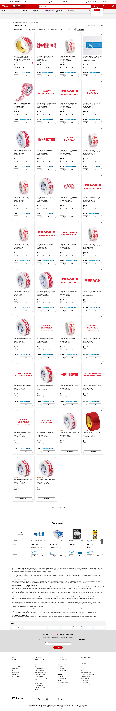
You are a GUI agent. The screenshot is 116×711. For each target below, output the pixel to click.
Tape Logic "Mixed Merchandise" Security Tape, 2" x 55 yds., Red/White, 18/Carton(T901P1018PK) (46, 481)
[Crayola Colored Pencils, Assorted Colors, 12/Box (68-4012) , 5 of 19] (95, 534)
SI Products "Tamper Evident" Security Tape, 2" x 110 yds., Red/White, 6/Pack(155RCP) (45, 58)
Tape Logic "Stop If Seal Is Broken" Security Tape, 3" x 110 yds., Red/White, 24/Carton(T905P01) (22, 246)
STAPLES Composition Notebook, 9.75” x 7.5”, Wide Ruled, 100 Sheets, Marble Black (76, 542)
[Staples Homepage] (6, 6)
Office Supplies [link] (18, 22)
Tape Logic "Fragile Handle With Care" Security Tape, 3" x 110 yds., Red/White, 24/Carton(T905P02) (46, 246)
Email (46, 642)
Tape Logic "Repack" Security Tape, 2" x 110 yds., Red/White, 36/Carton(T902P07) (92, 292)
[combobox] (65, 6)
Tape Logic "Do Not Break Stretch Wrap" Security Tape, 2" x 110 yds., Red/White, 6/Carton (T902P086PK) (23, 387)
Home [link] (13, 22)
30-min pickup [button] (34, 551)
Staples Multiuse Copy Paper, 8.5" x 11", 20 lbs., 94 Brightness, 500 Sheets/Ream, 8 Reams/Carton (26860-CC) (57, 542)
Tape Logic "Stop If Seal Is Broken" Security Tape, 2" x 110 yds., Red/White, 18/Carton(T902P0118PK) (92, 152)
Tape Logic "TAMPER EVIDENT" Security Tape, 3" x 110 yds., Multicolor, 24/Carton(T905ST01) (22, 105)
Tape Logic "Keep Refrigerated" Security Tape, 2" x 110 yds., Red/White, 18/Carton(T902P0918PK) (46, 293)
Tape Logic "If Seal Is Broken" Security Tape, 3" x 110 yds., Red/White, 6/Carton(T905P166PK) (22, 434)
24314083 (15, 540)
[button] (90, 6)
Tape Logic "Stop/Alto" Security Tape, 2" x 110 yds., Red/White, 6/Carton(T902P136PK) (69, 434)
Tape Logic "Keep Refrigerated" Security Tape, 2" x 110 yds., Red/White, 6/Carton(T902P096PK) (22, 152)
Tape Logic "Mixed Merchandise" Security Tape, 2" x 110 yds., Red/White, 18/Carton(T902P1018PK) (23, 481)
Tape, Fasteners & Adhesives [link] (29, 22)
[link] (19, 2)
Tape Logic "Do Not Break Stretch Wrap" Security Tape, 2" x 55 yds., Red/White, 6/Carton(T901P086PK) (46, 199)
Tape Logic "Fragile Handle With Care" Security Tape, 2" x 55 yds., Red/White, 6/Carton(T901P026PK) (68, 105)
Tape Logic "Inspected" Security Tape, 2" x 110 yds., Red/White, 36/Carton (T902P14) (46, 386)
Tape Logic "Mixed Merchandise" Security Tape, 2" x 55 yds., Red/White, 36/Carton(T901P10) (92, 387)
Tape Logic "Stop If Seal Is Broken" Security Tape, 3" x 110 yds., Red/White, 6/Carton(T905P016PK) (22, 199)
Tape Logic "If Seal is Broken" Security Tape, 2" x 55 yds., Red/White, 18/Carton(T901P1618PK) (68, 199)
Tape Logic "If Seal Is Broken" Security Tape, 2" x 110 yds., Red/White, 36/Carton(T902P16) (91, 105)
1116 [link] (92, 544)
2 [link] (18, 62)
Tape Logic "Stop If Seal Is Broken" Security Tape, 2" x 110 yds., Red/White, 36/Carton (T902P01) (92, 246)
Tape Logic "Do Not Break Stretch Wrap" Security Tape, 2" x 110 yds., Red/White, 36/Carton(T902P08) (69, 246)
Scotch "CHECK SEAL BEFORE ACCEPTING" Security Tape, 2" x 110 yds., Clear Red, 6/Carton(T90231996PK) (92, 434)
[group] (21, 541)
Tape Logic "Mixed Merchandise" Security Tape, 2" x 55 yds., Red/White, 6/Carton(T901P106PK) (23, 340)
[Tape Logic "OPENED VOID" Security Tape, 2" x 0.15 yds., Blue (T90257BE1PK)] (92, 45)
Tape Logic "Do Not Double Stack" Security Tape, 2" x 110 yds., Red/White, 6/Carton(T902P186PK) (46, 105)
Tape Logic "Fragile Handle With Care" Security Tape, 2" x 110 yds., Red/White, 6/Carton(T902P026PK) (69, 293)
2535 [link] (74, 544)
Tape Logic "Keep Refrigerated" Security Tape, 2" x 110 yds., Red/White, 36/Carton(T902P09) (69, 387)
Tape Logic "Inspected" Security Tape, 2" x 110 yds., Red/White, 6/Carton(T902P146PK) (46, 152)
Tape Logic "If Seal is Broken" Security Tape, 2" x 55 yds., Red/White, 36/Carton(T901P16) (91, 340)
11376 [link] (56, 544)
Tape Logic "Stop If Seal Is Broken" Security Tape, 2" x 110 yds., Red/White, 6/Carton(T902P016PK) (69, 58)
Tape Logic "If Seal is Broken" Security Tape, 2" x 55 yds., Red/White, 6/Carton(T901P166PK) (68, 152)
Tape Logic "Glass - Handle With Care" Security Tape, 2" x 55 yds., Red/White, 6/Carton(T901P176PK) (45, 434)
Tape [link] (37, 22)
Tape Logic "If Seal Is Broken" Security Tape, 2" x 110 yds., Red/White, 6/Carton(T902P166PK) (45, 340)
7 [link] (41, 62)
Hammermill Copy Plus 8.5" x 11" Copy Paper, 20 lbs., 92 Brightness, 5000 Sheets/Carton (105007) (38, 542)
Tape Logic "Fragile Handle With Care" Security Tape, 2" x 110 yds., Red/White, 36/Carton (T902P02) (22, 293)
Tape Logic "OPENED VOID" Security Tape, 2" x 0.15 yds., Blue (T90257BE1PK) (92, 57)
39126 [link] (37, 544)
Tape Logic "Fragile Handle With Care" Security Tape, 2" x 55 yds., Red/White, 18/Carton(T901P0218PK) (91, 199)
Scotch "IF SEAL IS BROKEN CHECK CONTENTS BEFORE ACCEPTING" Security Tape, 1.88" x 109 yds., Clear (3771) (23, 58)
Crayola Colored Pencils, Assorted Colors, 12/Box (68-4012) (95, 541)
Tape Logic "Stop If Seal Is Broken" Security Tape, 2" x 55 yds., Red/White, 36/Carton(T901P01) (68, 340)
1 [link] (18, 109)
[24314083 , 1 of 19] (20, 534)
